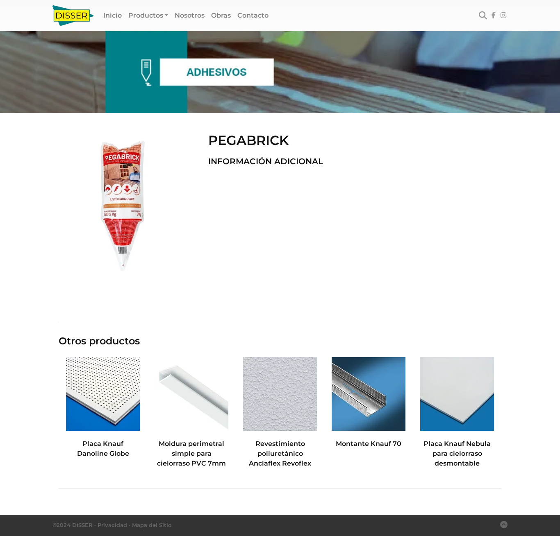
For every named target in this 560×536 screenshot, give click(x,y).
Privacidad (112, 525)
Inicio (114, 15)
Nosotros (190, 15)
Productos (145, 15)
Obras (221, 15)
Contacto (253, 15)
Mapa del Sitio (151, 525)
